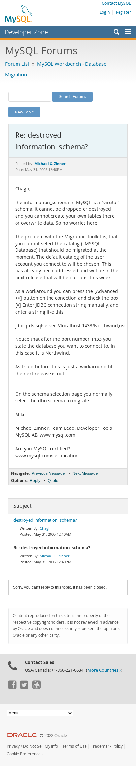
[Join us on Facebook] (12, 687)
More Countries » (104, 670)
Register (123, 12)
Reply (35, 480)
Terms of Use (74, 746)
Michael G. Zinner (54, 555)
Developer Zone (26, 32)
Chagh (45, 528)
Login (105, 12)
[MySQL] (19, 14)
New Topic (24, 111)
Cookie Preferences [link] (25, 753)
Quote (53, 480)
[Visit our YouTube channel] (36, 687)
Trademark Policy (107, 746)
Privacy (13, 746)
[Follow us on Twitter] (24, 687)
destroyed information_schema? (45, 520)
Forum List (17, 63)
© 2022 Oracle (53, 735)
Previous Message (48, 473)
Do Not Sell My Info (40, 746)
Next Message (85, 473)
